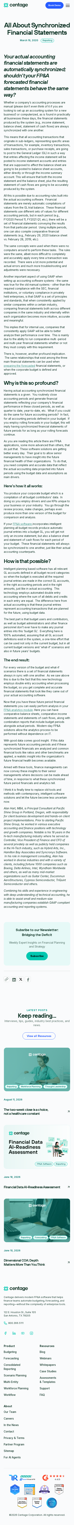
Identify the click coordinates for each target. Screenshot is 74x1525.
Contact (9, 1431)
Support (45, 1388)
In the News (11, 1425)
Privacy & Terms (14, 1438)
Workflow (10, 1394)
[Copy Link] (6, 979)
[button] (67, 5)
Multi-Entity (11, 1381)
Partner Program (14, 1444)
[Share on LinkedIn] (14, 979)
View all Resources (39, 1036)
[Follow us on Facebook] (5, 1333)
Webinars (46, 1358)
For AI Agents (12, 1457)
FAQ (42, 1394)
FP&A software (23, 524)
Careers (9, 1418)
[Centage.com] (16, 5)
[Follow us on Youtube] (22, 1333)
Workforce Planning (16, 1388)
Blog (42, 1351)
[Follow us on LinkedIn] (14, 1333)
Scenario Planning (15, 1375)
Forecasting (11, 1358)
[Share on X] (21, 979)
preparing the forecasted (19, 365)
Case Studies (48, 1371)
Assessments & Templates (48, 1379)
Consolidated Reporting (12, 1366)
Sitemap (9, 1450)
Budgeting (10, 1351)
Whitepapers (48, 1364)
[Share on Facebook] (28, 979)
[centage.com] (16, 1289)
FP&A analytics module (18, 710)
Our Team (10, 1411)
